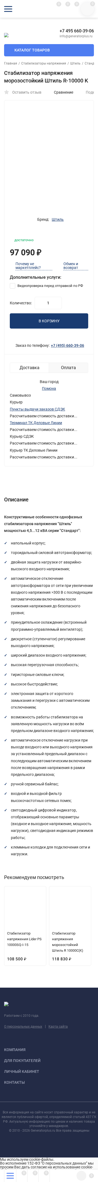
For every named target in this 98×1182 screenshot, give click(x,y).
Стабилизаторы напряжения (43, 63)
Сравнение (63, 92)
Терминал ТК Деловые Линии (36, 423)
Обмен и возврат (70, 266)
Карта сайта (58, 1026)
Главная (10, 63)
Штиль (75, 63)
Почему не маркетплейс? (28, 266)
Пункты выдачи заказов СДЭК (37, 409)
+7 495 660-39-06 (77, 30)
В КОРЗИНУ (49, 321)
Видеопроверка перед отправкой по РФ (50, 286)
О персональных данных (23, 1026)
